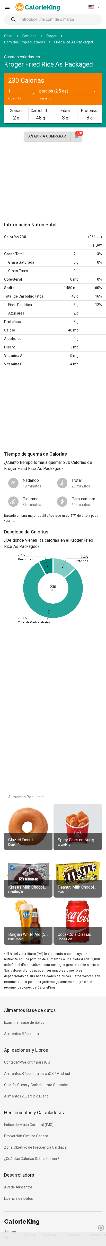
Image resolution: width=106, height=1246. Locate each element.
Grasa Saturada (21, 262)
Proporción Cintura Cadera (26, 1136)
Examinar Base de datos (24, 1022)
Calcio (9, 330)
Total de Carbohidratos (24, 296)
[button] (94, 7)
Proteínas (12, 322)
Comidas (29, 36)
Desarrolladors (19, 1175)
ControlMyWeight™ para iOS (27, 1062)
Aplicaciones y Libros (26, 1050)
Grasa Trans (18, 271)
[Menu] (7, 7)
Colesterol (13, 279)
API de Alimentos (18, 1187)
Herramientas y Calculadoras (34, 1112)
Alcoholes (13, 339)
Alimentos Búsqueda (21, 1034)
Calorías (11, 237)
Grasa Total (14, 254)
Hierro (9, 347)
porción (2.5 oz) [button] (53, 91)
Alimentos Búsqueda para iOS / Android (37, 1074)
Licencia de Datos (18, 1198)
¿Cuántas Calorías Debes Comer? (31, 1159)
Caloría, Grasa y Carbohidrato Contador (36, 1085)
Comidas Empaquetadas (24, 42)
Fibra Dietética (20, 305)
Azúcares (16, 313)
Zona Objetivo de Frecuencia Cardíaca (35, 1147)
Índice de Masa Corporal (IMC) (29, 1125)
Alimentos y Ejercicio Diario (26, 1096)
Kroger (51, 36)
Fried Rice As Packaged (73, 42)
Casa (8, 36)
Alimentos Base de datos (30, 1010)
